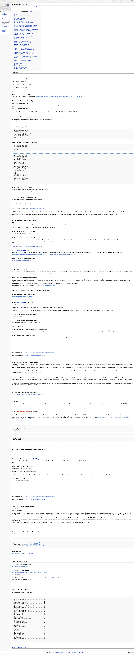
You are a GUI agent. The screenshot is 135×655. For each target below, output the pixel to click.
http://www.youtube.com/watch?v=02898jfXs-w (30, 544)
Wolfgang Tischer (21, 250)
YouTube (18, 394)
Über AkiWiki (74, 652)
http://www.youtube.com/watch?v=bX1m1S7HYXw (34, 545)
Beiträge (35, 6)
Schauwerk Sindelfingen (33, 459)
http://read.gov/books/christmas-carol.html (28, 372)
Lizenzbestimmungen (59, 652)
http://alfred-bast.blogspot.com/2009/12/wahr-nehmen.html (42, 352)
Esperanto (29, 238)
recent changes (4, 15)
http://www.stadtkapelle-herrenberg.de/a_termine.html (22, 260)
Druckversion (4, 31)
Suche (1, 20)
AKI (22, 326)
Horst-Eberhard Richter (23, 411)
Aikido (20, 307)
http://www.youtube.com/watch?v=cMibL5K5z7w (32, 394)
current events (4, 14)
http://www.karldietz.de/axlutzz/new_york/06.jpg (21, 191)
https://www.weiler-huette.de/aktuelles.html (20, 451)
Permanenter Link (5, 32)
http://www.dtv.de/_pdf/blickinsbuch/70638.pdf (44, 285)
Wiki (28, 6)
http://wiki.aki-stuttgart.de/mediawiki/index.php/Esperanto (30, 246)
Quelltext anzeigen (26, 1)
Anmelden (131, 0)
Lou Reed (31, 553)
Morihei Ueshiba (21, 302)
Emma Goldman (21, 94)
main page (3, 13)
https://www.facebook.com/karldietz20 (19, 566)
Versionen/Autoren (35, 1)
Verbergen (30, 11)
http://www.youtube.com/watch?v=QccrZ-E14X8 (30, 542)
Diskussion (32, 6)
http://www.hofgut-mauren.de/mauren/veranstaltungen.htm (56, 224)
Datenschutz (68, 652)
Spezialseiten (4, 30)
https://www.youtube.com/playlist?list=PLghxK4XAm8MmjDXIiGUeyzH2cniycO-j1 (43, 577)
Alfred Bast (25, 345)
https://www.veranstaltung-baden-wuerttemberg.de (22, 296)
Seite (13, 1)
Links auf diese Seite (5, 26)
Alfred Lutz (44, 191)
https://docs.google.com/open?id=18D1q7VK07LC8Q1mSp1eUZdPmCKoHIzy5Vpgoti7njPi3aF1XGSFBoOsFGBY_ (59, 96)
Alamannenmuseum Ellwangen (36, 208)
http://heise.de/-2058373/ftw (17, 594)
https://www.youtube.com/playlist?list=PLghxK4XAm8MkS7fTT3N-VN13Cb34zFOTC (29, 572)
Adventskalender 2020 (19, 647)
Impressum (81, 652)
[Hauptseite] (5, 5)
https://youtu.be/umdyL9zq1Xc (18, 553)
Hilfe (2, 18)
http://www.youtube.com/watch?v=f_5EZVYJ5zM (29, 543)
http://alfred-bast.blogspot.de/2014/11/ (36, 355)
